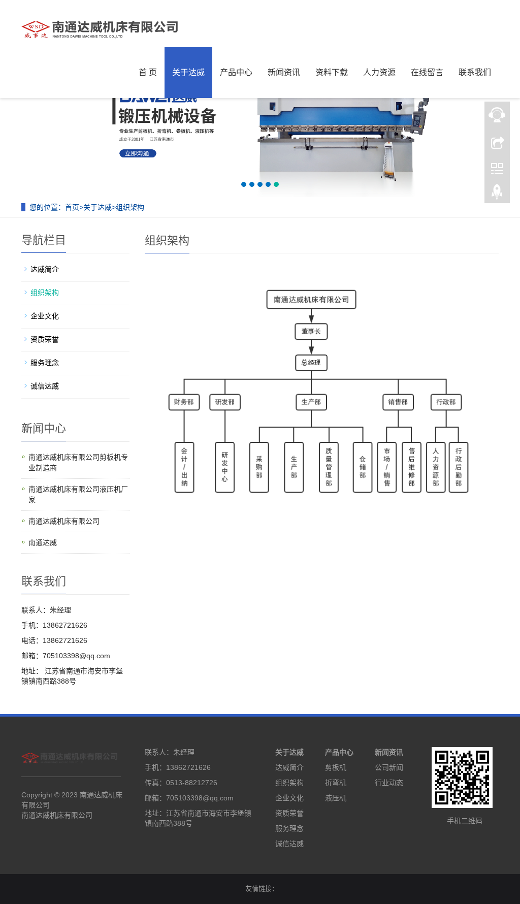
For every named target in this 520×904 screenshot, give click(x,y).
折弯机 (335, 783)
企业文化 (44, 316)
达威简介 (44, 269)
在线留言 (427, 72)
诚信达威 (44, 386)
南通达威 (42, 542)
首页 (72, 207)
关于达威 (188, 72)
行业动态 (389, 783)
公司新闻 (389, 767)
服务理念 (44, 363)
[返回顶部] (497, 194)
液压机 (335, 798)
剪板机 (335, 767)
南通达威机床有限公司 (64, 521)
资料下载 (331, 72)
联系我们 (475, 72)
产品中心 (236, 72)
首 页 (148, 72)
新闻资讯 (284, 72)
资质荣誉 (44, 339)
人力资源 (379, 72)
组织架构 (130, 207)
